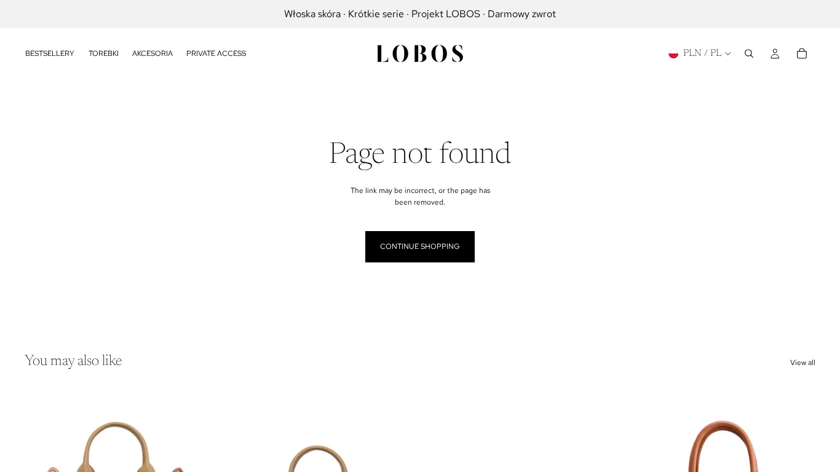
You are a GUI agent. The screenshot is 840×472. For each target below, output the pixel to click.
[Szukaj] (749, 53)
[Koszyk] (801, 53)
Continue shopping (420, 246)
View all (802, 363)
